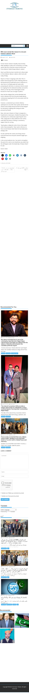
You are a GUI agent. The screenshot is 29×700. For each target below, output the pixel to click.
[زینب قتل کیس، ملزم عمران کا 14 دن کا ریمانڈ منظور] (7, 636)
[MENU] (27, 46)
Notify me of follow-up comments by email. (13, 493)
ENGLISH (3, 163)
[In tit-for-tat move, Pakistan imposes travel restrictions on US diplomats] (22, 620)
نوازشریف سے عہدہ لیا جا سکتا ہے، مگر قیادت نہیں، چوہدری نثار (7, 169)
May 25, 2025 (5, 595)
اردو (8, 548)
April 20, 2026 (5, 404)
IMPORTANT (3, 548)
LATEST (14, 604)
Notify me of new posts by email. (10, 496)
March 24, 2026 (5, 435)
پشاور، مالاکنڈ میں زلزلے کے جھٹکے (22, 168)
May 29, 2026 (5, 337)
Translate (12, 511)
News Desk (12, 57)
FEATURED (8, 163)
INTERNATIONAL (14, 353)
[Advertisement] (14, 28)
